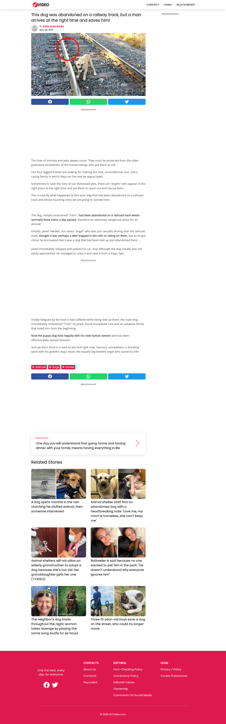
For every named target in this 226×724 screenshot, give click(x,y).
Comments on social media (132, 695)
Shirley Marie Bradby (53, 26)
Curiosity (153, 4)
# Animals (39, 367)
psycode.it (90, 682)
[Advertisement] (88, 132)
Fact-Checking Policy (127, 669)
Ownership (120, 689)
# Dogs (54, 367)
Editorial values (123, 682)
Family (168, 4)
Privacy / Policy (171, 669)
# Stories (68, 367)
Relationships (186, 4)
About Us (89, 669)
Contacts (89, 676)
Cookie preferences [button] (174, 676)
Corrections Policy (125, 676)
